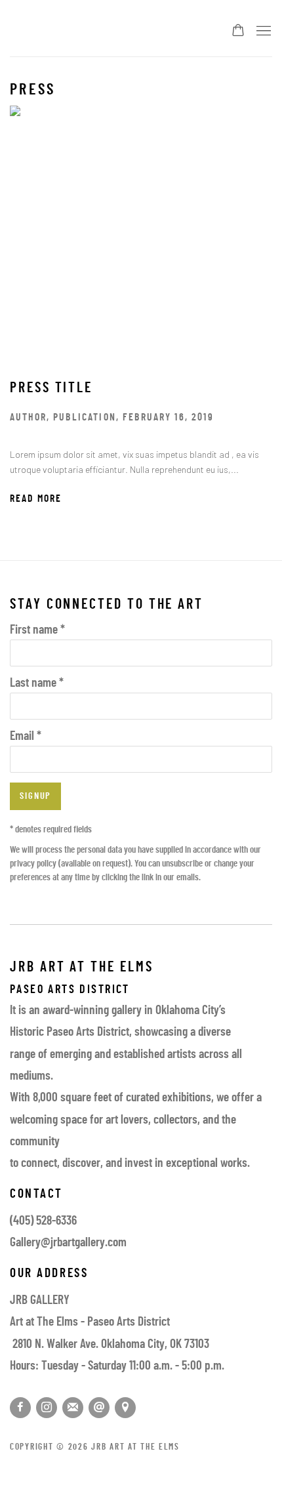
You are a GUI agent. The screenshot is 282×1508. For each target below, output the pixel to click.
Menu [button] (262, 31)
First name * (37, 631)
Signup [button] (35, 796)
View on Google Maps (125, 1407)
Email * (25, 737)
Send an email (99, 1407)
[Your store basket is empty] (238, 31)
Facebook (20, 1407)
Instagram (46, 1407)
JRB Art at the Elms (107, 31)
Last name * (37, 684)
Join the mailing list (72, 1407)
